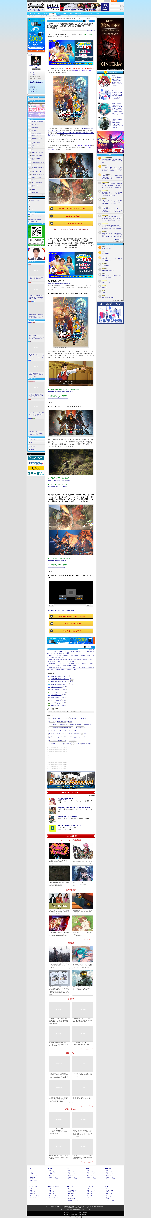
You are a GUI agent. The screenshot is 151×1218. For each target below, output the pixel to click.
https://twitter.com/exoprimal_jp (56, 567)
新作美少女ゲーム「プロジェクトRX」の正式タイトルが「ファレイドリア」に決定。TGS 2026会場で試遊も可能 (112, 194)
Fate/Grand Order (105, 253)
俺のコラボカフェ (36, 164)
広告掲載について (34, 445)
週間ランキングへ (119, 239)
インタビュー (45, 15)
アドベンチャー (74, 718)
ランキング (120, 0)
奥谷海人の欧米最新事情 (37, 121)
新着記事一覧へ (87, 939)
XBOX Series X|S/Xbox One (36, 216)
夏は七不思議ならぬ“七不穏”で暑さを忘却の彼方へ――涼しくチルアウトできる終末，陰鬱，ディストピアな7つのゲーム (36, 316)
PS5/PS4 (46, 13)
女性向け (65, 13)
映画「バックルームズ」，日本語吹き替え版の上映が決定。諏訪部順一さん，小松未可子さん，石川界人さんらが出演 (59, 912)
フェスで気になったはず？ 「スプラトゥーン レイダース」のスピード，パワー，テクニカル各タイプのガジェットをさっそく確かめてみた (36, 356)
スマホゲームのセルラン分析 (38, 143)
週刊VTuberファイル (36, 135)
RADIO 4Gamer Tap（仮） (37, 152)
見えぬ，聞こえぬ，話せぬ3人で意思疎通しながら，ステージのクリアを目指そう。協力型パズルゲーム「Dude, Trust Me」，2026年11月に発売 (112, 235)
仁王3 (103, 292)
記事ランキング (34, 1180)
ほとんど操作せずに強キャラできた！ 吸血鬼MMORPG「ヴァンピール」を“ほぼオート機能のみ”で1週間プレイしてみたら (36, 337)
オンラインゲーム (34, 1170)
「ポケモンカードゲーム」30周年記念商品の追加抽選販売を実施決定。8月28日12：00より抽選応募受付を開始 (112, 177)
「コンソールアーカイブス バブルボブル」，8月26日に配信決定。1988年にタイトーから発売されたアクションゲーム (59, 862)
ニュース (32, 86)
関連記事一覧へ (92, 649)
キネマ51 (34, 189)
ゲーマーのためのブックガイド (38, 159)
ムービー (53, 15)
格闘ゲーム (109, 1191)
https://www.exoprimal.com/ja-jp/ (57, 560)
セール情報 (71, 1193)
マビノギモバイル (106, 282)
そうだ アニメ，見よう (37, 155)
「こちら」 (83, 1207)
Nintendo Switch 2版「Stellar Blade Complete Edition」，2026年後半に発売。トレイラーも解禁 (82, 884)
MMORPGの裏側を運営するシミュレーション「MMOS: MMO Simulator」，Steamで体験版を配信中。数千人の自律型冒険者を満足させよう (112, 227)
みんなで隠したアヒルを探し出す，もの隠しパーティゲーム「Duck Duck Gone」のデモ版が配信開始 (82, 912)
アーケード (108, 1186)
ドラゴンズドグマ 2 (56, 687)
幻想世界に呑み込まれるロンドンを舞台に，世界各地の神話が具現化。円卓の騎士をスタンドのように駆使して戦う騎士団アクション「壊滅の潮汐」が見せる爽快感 (59, 1099)
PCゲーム (32, 214)
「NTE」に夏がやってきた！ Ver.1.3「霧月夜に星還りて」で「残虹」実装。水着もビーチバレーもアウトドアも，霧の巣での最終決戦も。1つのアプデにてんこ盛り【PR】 (82, 965)
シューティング (110, 1195)
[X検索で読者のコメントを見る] (84, 21)
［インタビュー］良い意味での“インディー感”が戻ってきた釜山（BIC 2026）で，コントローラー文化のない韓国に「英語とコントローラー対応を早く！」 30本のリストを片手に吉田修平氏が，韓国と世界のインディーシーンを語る (36, 414)
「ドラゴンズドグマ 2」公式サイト (72, 216)
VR (71, 13)
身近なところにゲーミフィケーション (38, 186)
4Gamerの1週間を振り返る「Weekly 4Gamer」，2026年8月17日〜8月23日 (81, 1043)
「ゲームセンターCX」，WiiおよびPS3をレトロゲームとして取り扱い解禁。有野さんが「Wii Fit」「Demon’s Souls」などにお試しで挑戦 (112, 169)
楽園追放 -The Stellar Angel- (108, 270)
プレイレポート (37, 15)
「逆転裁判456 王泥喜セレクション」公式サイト (72, 208)
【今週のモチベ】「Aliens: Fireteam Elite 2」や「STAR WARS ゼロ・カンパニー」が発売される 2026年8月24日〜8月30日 (82, 1020)
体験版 (31, 1173)
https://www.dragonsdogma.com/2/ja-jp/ (59, 480)
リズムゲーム (109, 1197)
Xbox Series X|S (73, 740)
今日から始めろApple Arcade (38, 162)
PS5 (65, 737)
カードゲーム (109, 1193)
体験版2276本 (40, 10)
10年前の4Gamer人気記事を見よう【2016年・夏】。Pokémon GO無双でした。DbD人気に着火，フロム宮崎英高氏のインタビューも (36, 297)
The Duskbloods (105, 265)
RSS (28, 1)
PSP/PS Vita (108, 1168)
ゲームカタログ (73, 15)
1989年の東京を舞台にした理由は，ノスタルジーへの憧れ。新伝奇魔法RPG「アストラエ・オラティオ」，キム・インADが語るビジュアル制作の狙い (36, 396)
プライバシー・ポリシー (76, 1212)
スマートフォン (71, 1186)
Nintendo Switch (33, 221)
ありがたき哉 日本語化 (37, 182)
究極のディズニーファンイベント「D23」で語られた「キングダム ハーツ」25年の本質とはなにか (36, 433)
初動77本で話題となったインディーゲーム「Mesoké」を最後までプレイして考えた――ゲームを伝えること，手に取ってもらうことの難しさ (36, 375)
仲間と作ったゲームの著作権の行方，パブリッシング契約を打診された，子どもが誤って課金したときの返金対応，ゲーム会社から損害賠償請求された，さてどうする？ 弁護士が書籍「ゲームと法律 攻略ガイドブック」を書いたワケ (59, 990)
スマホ (58, 13)
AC (84, 13)
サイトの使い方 (44, 1)
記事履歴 (114, 0)
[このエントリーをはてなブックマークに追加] (93, 21)
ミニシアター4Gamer (36, 177)
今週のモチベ (35, 127)
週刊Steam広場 (35, 149)
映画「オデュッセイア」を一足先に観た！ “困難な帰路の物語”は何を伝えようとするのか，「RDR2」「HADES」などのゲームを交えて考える (36, 279)
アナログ (90, 13)
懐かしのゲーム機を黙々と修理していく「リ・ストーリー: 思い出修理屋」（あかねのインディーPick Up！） (58, 1044)
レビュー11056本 (32, 10)
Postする (87, 20)
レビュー (29, 15)
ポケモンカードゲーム (107, 248)
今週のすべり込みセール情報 (38, 146)
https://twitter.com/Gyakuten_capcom (58, 398)
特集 (31, 87)
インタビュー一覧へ (87, 1162)
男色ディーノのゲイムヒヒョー (38, 139)
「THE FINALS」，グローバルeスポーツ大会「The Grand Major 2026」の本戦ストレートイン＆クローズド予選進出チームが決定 (59, 934)
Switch (52, 13)
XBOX (39, 13)
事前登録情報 (71, 1191)
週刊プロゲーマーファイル (38, 130)
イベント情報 (109, 1190)
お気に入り (107, 0)
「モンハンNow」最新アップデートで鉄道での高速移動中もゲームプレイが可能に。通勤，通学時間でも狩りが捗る (112, 202)
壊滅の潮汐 (104, 287)
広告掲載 (85, 1212)
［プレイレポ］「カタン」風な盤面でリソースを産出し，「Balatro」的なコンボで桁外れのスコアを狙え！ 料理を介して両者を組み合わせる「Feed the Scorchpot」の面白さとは (59, 1075)
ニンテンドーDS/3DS (53, 1186)
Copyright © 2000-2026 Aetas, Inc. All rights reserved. (75, 1214)
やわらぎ (86, 743)
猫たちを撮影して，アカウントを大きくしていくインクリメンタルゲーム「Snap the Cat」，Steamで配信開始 (82, 934)
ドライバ (33, 209)
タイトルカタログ (53, 1178)
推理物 (70, 721)
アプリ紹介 (71, 1195)
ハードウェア (78, 13)
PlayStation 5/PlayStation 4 (35, 219)
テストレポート (91, 1190)
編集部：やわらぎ (91, 30)
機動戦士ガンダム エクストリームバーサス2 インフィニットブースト (112, 276)
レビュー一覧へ (87, 1105)
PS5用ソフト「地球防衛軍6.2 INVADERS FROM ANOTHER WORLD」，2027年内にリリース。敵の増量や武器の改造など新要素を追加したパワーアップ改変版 (112, 185)
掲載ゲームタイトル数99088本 (36, 9)
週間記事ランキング (35, 200)
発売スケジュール (53, 1177)
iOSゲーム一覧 (72, 1198)
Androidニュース (72, 1190)
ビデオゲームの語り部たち (38, 174)
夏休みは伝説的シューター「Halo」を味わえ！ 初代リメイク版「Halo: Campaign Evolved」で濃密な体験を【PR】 (82, 988)
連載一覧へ (41, 194)
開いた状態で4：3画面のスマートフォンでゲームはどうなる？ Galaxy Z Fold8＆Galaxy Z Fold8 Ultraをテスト (82, 1098)
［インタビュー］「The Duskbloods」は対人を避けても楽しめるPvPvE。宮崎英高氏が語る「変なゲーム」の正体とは (82, 1157)
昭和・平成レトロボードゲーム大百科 (38, 168)
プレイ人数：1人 (62, 721)
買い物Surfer (34, 179)
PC (34, 13)
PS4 (84, 737)
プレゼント (33, 203)
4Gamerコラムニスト (36, 171)
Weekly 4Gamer (35, 124)
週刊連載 (32, 1177)
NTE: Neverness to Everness (108, 297)
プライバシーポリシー (35, 439)
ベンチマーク (90, 1197)
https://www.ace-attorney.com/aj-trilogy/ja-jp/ (60, 391)
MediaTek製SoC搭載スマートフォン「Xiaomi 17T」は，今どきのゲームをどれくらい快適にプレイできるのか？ (82, 1075)
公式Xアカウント (35, 1)
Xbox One (69, 743)
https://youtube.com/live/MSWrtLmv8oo (59, 283)
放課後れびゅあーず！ (37, 192)
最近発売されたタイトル (62, 15)
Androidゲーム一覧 (73, 1200)
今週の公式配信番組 (36, 133)
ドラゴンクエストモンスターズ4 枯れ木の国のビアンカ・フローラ (112, 259)
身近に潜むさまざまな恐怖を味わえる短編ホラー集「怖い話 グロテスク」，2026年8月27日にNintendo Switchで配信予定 (59, 884)
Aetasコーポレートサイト (36, 449)
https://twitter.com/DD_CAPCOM (57, 486)
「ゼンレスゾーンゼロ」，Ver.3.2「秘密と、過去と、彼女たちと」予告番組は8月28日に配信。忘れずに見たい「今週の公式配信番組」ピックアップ (59, 1021)
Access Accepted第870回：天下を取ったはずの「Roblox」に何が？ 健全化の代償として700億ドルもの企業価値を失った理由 (112, 218)
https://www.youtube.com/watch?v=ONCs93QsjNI (62, 610)
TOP (30, 13)
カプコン (32, 72)
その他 (107, 1198)
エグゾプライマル (56, 695)
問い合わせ (52, 1)
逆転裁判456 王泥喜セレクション (36, 66)
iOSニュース (71, 1188)
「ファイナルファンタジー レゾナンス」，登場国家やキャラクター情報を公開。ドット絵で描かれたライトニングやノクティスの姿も (82, 862)
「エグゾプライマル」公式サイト (72, 223)
